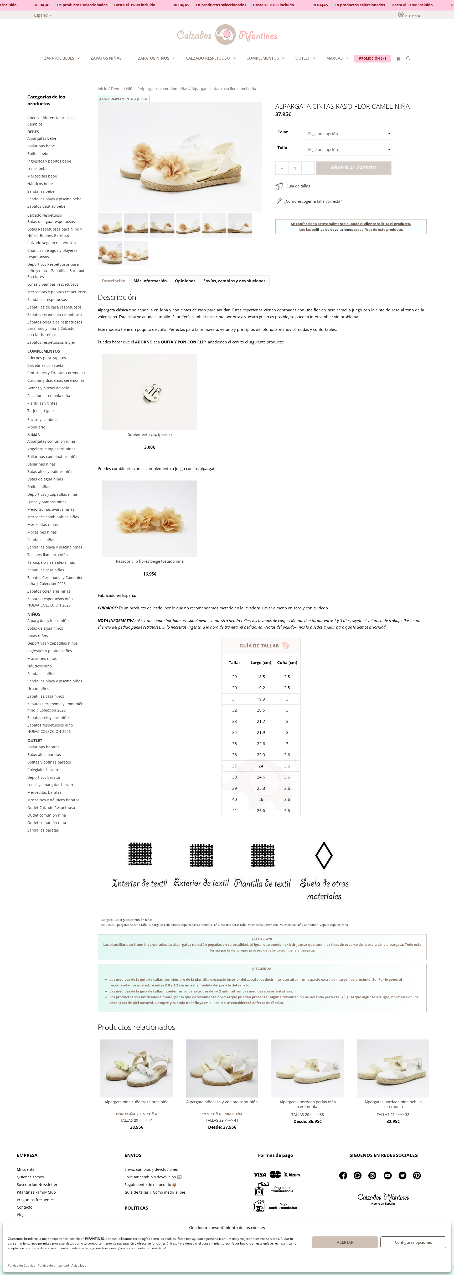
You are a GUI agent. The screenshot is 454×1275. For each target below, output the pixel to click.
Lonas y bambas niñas (46, 501)
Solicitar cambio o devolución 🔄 (153, 1176)
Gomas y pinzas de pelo (48, 387)
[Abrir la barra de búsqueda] (408, 58)
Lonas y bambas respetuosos (52, 284)
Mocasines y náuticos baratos (53, 799)
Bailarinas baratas (43, 746)
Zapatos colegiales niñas (48, 591)
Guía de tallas (298, 186)
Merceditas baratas (44, 792)
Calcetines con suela (45, 365)
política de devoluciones (332, 229)
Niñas (131, 88)
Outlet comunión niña (46, 815)
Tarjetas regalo (40, 410)
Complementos (262, 58)
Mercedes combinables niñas (53, 516)
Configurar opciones (413, 1242)
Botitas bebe (38, 153)
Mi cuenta (412, 15)
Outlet (302, 58)
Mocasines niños (42, 658)
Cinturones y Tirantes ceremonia (56, 372)
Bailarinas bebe (41, 145)
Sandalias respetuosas (47, 299)
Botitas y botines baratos (49, 762)
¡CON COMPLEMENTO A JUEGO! (123, 99)
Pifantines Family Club (36, 1192)
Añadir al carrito (354, 168)
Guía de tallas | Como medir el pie (155, 1192)
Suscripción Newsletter (37, 1184)
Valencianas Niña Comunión (299, 925)
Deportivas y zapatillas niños (52, 643)
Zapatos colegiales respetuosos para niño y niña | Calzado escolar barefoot (54, 328)
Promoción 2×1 (372, 58)
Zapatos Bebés (59, 58)
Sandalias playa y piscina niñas (54, 547)
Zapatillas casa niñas (45, 569)
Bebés (33, 131)
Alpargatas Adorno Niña (131, 925)
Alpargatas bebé (41, 138)
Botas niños (37, 635)
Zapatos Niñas (106, 58)
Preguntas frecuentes (36, 1199)
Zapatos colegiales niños (48, 717)
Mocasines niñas (42, 532)
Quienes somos (30, 1176)
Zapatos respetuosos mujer (51, 342)
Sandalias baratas (43, 830)
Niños (33, 614)
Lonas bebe (37, 168)
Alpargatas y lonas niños (48, 620)
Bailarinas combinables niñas (53, 456)
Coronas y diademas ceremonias (56, 380)
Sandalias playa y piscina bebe (54, 198)
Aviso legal (79, 1265)
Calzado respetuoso (208, 58)
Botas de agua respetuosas (51, 221)
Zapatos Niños (153, 58)
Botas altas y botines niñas (50, 471)
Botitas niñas (38, 486)
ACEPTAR (345, 1242)
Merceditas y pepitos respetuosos (57, 291)
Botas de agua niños (45, 628)
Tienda (117, 88)
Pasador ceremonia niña (48, 395)
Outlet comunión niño (46, 822)
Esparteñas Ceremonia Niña (200, 925)
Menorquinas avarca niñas (50, 509)
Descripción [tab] (113, 280)
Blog (20, 1214)
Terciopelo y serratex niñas (51, 562)
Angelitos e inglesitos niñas (51, 448)
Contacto (24, 1207)
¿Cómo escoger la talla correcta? (313, 201)
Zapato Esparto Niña (334, 925)
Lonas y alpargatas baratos (51, 784)
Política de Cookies (21, 1265)
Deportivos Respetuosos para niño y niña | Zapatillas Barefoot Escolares (55, 270)
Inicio (102, 88)
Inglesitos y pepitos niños (49, 650)
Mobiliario (36, 427)
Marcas (334, 58)
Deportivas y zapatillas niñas (52, 494)
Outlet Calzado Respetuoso (51, 807)
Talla (282, 147)
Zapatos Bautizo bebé (46, 206)
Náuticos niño (39, 665)
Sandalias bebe (40, 191)
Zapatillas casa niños (45, 696)
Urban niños (38, 688)
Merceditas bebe (42, 176)
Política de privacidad (53, 1265)
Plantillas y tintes (42, 403)
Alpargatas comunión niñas (164, 88)
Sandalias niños (41, 673)
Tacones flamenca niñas (48, 554)
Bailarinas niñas (41, 464)
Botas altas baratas (44, 754)
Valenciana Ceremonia (263, 925)
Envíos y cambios (42, 419)
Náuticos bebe (40, 183)
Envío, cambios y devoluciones (151, 1169)
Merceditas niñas (42, 524)
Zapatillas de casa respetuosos (54, 307)
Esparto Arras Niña (233, 925)
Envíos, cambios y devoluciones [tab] (234, 280)
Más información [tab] (150, 280)
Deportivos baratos (44, 777)
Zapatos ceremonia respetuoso (54, 314)
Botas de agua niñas (45, 479)
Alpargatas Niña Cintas (164, 925)
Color (282, 131)
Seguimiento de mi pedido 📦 (151, 1184)
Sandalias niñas (41, 539)
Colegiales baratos (43, 769)
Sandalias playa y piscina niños (54, 680)
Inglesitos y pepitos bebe (49, 161)
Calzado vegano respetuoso (51, 242)
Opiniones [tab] (185, 280)
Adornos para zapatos (46, 357)
